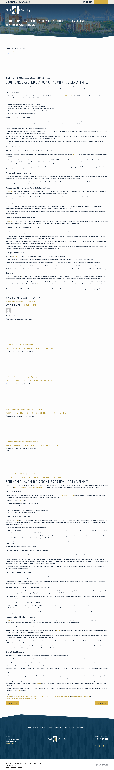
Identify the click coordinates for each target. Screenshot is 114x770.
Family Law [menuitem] (74, 10)
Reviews (65, 727)
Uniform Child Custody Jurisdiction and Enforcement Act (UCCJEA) (30, 88)
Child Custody (37, 294)
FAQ (61, 727)
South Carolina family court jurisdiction (15, 698)
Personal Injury (50, 727)
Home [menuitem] (58, 10)
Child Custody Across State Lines (36, 696)
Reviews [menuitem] (103, 10)
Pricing (57, 727)
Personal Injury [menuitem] (84, 10)
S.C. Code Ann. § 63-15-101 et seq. (66, 96)
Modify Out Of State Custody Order (62, 696)
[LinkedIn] (95, 746)
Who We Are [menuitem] (65, 10)
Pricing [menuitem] (93, 10)
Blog (78, 727)
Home (29, 727)
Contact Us (83, 727)
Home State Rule (49, 696)
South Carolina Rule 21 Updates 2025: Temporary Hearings (19, 377)
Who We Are (35, 727)
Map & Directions (10, 743)
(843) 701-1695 (86, 2)
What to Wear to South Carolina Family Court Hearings (18, 344)
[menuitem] (7, 767)
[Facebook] (103, 746)
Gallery (33, 344)
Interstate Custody (17, 696)
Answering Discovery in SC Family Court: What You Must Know (20, 441)
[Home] (18, 10)
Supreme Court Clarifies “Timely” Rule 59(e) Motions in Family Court (22, 474)
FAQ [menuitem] (98, 10)
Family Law (43, 294)
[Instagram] (99, 746)
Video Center (72, 727)
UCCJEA (21, 101)
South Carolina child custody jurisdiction (80, 696)
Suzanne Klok (10, 294)
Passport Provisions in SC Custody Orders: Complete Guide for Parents (22, 409)
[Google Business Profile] (107, 746)
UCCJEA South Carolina (30, 698)
